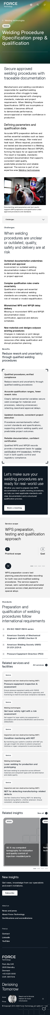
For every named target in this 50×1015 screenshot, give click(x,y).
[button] (26, 998)
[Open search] (37, 4)
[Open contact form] (44, 1009)
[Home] (10, 4)
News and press (9, 911)
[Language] (31, 4)
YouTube (6, 941)
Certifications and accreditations (17, 918)
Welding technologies (29, 170)
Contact (6, 934)
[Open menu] (44, 4)
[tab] (21, 551)
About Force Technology (13, 914)
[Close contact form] (43, 999)
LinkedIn (6, 937)
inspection (26, 452)
